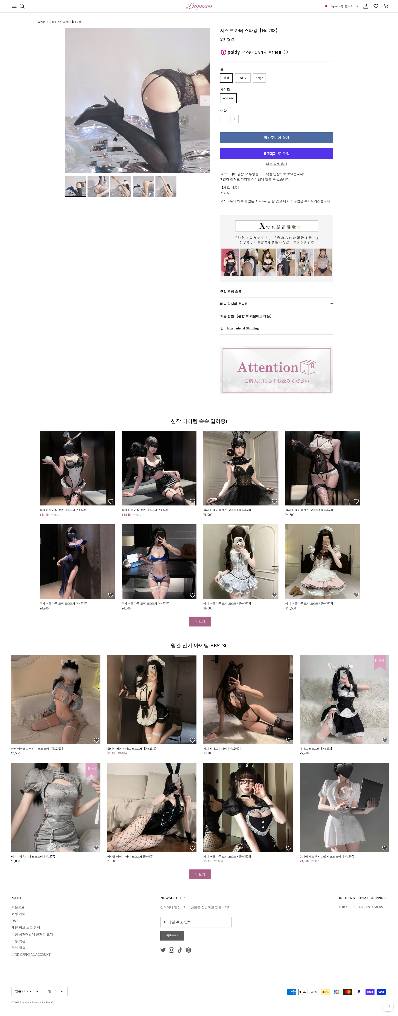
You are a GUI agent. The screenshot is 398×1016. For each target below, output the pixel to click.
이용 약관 (18, 941)
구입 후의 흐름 (230, 291)
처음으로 (18, 907)
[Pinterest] (188, 950)
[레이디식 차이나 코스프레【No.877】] (55, 807)
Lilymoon (25, 1002)
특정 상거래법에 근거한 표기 (32, 934)
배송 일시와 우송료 (234, 304)
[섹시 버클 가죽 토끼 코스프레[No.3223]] (77, 468)
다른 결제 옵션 (276, 164)
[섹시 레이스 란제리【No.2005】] (248, 699)
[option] (137, 100)
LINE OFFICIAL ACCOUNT (31, 954)
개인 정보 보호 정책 (26, 927)
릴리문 (41, 21)
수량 (223, 111)
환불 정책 (18, 948)
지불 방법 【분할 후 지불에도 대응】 (246, 316)
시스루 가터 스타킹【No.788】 (66, 21)
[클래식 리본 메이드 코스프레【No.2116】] (152, 699)
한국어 (53, 991)
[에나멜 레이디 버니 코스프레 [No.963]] (152, 807)
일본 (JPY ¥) (23, 991)
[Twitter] (163, 950)
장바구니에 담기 (277, 137)
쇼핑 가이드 (20, 914)
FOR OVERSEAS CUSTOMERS (361, 907)
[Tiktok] (180, 950)
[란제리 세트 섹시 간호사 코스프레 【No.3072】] (344, 807)
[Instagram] (171, 950)
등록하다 (172, 935)
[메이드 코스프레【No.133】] (344, 699)
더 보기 (200, 621)
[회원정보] (365, 6)
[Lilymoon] (199, 6)
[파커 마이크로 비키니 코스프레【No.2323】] (55, 699)
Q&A (15, 921)
